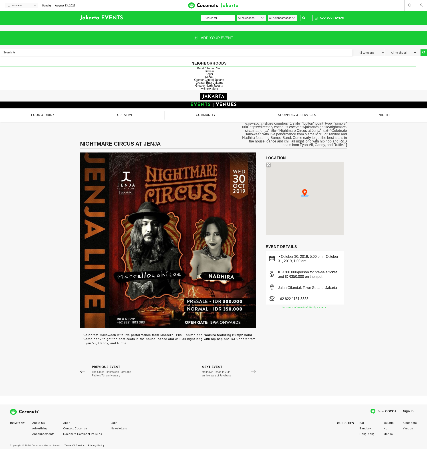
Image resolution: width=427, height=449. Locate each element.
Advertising (40, 428)
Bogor (209, 74)
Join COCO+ (387, 411)
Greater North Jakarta (209, 85)
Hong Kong (367, 434)
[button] (304, 193)
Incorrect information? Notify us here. (304, 307)
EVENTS (200, 104)
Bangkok (365, 428)
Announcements (43, 434)
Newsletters (119, 428)
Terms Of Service (74, 445)
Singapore (410, 423)
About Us (38, 423)
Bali (362, 423)
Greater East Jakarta (209, 82)
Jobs (114, 423)
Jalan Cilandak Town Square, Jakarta (307, 288)
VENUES (226, 104)
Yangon (408, 428)
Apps (66, 423)
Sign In (408, 411)
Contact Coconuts (75, 428)
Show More (210, 88)
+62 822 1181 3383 (293, 299)
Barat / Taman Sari (209, 68)
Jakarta (389, 423)
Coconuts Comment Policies (82, 434)
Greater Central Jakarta (209, 79)
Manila (388, 434)
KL (385, 428)
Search (303, 18)
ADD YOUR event (217, 38)
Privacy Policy (96, 445)
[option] (168, 240)
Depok (209, 77)
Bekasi (209, 71)
